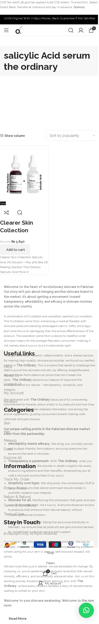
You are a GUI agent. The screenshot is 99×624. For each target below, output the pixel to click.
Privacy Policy (15, 488)
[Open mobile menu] (6, 30)
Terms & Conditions (20, 505)
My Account (14, 393)
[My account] (81, 30)
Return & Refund (17, 497)
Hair (7, 432)
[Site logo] (18, 30)
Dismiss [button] (79, 7)
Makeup (10, 440)
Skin (7, 423)
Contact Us (13, 384)
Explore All (13, 458)
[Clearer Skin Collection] (24, 173)
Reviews (10, 402)
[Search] (71, 30)
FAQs (8, 367)
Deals (8, 449)
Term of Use (14, 514)
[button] (86, 610)
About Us (11, 375)
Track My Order (16, 479)
